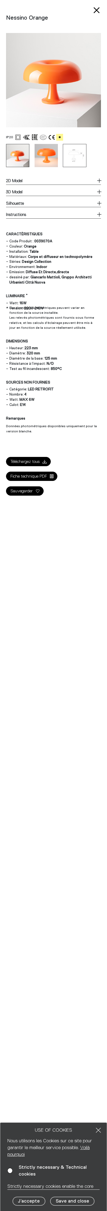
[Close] (98, 1130)
